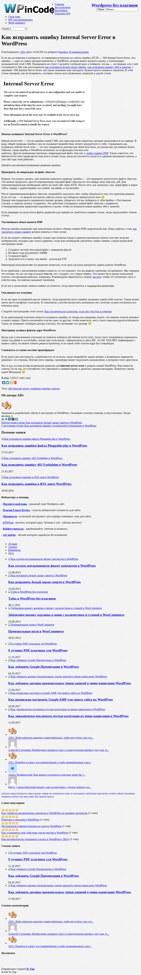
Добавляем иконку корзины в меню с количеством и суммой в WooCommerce (66, 615)
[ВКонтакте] (3, 382)
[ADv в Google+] (13, 419)
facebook (43, 796)
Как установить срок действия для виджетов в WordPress (34, 832)
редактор (112, 793)
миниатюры (6, 796)
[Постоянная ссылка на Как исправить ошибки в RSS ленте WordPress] (30, 477)
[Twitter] (7, 382)
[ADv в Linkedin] (16, 419)
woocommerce (79, 793)
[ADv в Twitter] (6, 419)
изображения (91, 793)
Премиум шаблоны (15, 504)
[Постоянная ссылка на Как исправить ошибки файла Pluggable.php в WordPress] (35, 438)
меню (26, 796)
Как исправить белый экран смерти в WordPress (41, 422)
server (26, 388)
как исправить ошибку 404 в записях (109, 67)
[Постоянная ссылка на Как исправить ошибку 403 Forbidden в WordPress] (31, 458)
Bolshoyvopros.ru (13, 528)
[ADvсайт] (2, 419)
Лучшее (12, 543)
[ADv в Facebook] (9, 419)
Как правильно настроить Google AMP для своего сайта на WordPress (60, 699)
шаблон (120, 793)
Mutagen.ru (10, 516)
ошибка (46, 388)
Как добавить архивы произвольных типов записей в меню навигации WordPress (69, 683)
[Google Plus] (15, 382)
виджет (105, 793)
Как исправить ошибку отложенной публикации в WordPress (48, 425)
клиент (31, 796)
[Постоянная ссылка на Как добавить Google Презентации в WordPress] (37, 660)
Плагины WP (62, 13)
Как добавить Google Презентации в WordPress (43, 666)
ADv (23, 52)
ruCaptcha (9, 534)
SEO (37, 796)
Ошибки (63, 52)
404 (10, 388)
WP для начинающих (20, 19)
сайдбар (15, 796)
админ (67, 793)
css (71, 793)
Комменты (14, 550)
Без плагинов (62, 7)
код (51, 793)
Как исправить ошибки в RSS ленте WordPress (36, 484)
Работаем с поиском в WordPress (20, 819)
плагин (55, 388)
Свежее (12, 546)
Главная (59, 4)
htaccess (17, 388)
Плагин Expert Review (16, 510)
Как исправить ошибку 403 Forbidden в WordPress (39, 464)
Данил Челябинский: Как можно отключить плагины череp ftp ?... (47, 774)
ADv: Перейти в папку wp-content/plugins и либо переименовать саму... (49, 762)
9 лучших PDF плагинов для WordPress (37, 650)
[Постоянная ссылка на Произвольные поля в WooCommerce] (31, 624)
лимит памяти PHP (97, 153)
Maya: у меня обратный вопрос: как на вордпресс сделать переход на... (49, 787)
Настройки (61, 10)
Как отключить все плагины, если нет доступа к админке (78, 311)
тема (21, 796)
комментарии (58, 793)
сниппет (45, 793)
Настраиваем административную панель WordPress (31, 826)
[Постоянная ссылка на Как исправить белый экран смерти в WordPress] (37, 575)
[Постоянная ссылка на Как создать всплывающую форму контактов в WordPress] (43, 559)
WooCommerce (16, 22)
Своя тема (14, 16)
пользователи (129, 793)
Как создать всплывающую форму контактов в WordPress (52, 565)
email (99, 793)
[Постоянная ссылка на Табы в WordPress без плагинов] (28, 591)
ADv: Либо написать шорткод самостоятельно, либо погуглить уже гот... (51, 737)
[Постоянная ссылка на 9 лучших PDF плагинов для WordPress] (32, 643)
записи (31, 793)
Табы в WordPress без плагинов (32, 598)
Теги (11, 553)
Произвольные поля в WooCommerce (36, 631)
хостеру (97, 276)
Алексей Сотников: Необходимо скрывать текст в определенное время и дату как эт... (58, 750)
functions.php (22, 793)
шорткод (37, 793)
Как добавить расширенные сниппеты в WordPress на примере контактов (44, 813)
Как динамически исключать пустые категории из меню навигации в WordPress (68, 716)
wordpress (35, 388)
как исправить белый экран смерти (65, 67)
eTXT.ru (8, 522)
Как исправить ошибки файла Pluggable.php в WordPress (44, 445)
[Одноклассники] (11, 382)
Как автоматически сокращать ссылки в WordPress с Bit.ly (35, 839)
